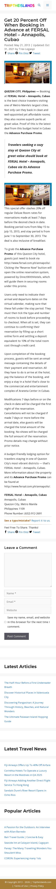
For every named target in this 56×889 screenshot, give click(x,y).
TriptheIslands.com (41, 882)
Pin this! (23, 53)
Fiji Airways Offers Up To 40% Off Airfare (27, 765)
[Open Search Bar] (39, 5)
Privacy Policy (37, 885)
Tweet (36, 53)
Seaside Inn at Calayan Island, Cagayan (26, 842)
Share (11, 53)
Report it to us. (40, 520)
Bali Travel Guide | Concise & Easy (23, 837)
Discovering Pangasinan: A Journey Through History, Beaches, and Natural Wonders (26, 707)
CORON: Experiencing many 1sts (22, 858)
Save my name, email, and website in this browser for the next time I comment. (28, 622)
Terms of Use (21, 885)
